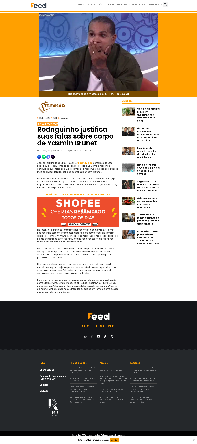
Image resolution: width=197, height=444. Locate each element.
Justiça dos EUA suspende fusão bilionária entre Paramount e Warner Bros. (83, 370)
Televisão (91, 4)
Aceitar (114, 440)
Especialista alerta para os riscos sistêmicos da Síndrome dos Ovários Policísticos (148, 237)
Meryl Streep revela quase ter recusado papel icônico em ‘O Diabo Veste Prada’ (82, 399)
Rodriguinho (85, 162)
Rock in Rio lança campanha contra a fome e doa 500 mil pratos (111, 399)
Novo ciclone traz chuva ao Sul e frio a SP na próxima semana (148, 169)
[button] (165, 4)
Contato (44, 384)
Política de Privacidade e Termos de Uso (53, 377)
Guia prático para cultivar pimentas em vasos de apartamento (147, 203)
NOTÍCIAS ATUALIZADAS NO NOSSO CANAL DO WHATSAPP (78, 194)
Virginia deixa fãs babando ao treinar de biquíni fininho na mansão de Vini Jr (148, 186)
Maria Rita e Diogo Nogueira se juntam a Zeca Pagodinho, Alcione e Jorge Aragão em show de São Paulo (113, 379)
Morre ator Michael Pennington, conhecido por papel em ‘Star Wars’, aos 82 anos (82, 389)
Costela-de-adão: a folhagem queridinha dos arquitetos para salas (148, 114)
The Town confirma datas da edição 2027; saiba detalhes (111, 369)
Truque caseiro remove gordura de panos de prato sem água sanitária (148, 219)
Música (102, 4)
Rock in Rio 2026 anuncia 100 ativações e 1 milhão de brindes (112, 390)
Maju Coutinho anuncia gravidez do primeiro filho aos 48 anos (146, 153)
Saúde (111, 4)
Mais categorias (150, 4)
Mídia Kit (44, 391)
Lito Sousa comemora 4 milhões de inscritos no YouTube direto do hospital (148, 134)
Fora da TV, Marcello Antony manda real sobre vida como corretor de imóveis (142, 399)
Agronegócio (123, 4)
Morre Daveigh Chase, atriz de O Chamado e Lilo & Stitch (82, 379)
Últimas (136, 4)
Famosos (80, 4)
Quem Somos (47, 369)
